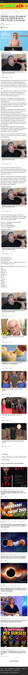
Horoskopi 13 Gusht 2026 (6, 523)
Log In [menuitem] (2, 1)
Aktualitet (4, 14)
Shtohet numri (5, 459)
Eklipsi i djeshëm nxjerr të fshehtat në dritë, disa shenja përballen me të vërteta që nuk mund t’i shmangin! (14, 590)
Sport (2, 670)
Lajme (2, 488)
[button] (1, 6)
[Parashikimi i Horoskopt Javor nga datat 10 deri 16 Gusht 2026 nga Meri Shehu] (14, 606)
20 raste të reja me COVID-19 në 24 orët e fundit (14, 457)
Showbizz (17, 668)
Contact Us (16, 670)
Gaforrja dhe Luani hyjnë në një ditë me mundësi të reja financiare (13, 522)
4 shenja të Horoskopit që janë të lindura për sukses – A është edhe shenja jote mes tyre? (13, 649)
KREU (2, 668)
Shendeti (23, 668)
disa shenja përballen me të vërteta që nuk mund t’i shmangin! (12, 585)
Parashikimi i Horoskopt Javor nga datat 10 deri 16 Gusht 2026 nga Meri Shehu (13, 619)
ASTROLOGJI (3, 520)
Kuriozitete (11, 668)
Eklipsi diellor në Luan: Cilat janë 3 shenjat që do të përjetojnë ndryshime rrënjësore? (12, 555)
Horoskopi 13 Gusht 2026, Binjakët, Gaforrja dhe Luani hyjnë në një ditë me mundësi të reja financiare (14, 526)
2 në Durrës (5, 454)
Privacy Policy (8, 670)
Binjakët (8, 520)
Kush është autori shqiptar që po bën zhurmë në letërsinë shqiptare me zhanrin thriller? (13, 489)
